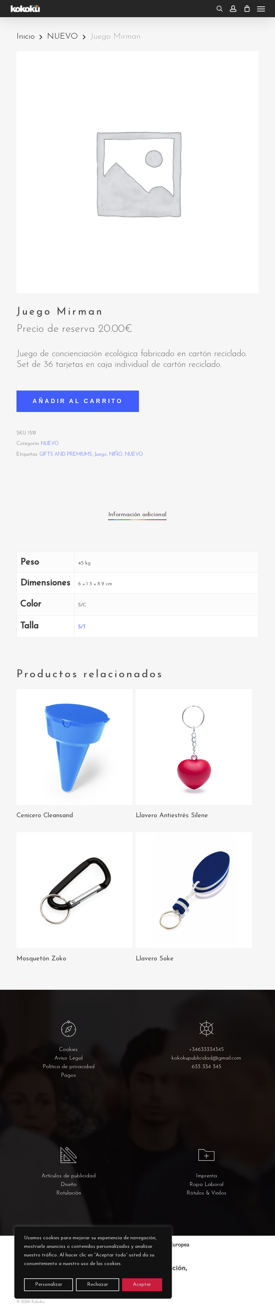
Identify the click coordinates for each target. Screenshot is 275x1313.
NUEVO (62, 37)
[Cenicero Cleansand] (74, 747)
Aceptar (142, 1284)
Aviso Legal (68, 1058)
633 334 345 (206, 1067)
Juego (101, 454)
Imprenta (206, 1176)
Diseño (69, 1184)
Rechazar (97, 1284)
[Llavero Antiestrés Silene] (194, 747)
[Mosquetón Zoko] (74, 890)
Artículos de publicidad (69, 1176)
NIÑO (115, 454)
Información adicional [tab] (137, 515)
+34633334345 (206, 1049)
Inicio (25, 37)
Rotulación (68, 1193)
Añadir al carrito (78, 401)
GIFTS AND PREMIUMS (65, 454)
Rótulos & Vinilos (206, 1193)
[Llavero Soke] (194, 890)
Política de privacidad (69, 1067)
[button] (261, 8)
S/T (82, 627)
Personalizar (48, 1284)
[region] (93, 1262)
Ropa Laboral (206, 1184)
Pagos (68, 1075)
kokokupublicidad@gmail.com (206, 1058)
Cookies (68, 1049)
